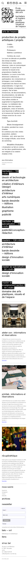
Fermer (4, 523)
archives (6, 499)
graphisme (8, 211)
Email (4, 510)
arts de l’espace (10, 32)
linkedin (4, 495)
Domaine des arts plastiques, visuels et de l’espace (13, 294)
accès (3, 550)
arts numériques (11, 197)
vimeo (3, 493)
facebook (4, 490)
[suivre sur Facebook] (8, 3)
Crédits (3, 164)
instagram (5, 492)
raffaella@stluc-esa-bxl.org (9, 553)
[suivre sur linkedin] (14, 3)
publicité (6, 215)
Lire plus (4, 360)
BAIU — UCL (7, 530)
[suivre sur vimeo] (17, 3)
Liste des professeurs (7, 162)
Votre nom (5, 515)
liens (4, 537)
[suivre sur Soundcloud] (20, 3)
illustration (7, 207)
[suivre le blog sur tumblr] (11, 3)
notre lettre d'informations (17, 527)
